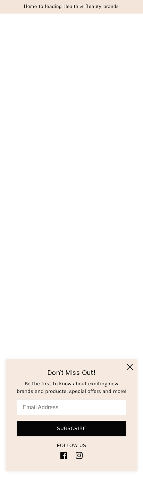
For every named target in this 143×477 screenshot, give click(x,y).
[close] (129, 366)
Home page (75, 114)
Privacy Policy (71, 324)
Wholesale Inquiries (71, 314)
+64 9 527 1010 (84, 207)
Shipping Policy (71, 346)
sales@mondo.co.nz (83, 215)
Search (72, 293)
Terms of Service (71, 356)
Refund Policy (71, 335)
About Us (72, 303)
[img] (64, 455)
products (81, 122)
